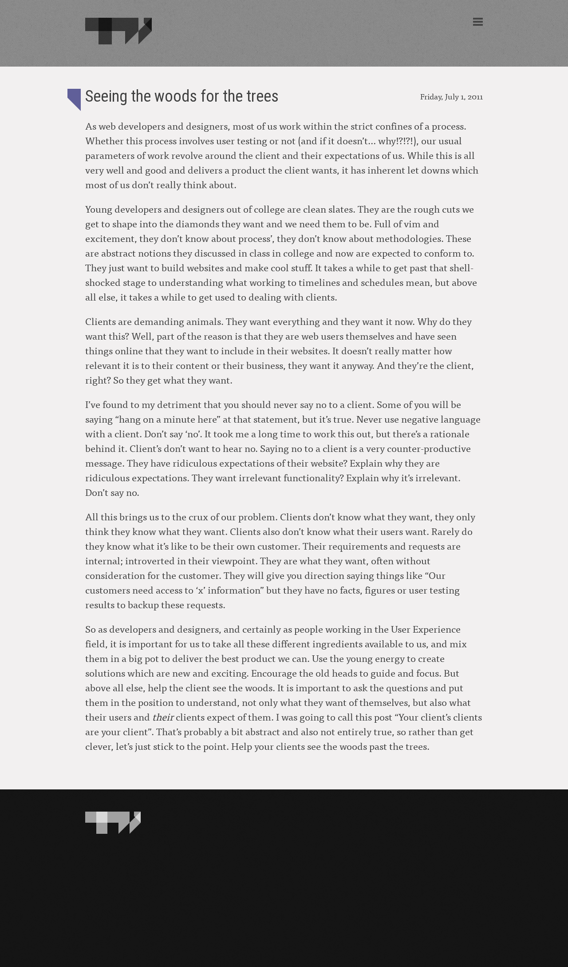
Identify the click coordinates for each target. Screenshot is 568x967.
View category (74, 100)
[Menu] (478, 22)
